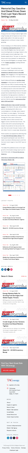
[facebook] (5, 269)
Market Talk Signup (12, 428)
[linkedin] (2, 269)
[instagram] (11, 269)
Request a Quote (11, 430)
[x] (8, 269)
